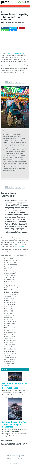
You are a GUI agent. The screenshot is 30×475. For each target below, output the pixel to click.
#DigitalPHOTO (11, 444)
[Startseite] (5, 2)
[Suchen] (25, 2)
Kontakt (9, 458)
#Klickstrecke (4, 443)
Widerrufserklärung (18, 456)
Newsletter (9, 455)
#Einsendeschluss (20, 444)
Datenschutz (21, 455)
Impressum (25, 456)
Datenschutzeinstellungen (17, 458)
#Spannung (4, 444)
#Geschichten (12, 443)
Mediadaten (15, 455)
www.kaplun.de (19, 246)
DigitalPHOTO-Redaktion (7, 22)
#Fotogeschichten (22, 443)
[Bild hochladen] (19, 2)
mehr (18, 397)
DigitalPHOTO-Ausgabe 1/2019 (16, 53)
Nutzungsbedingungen (8, 456)
